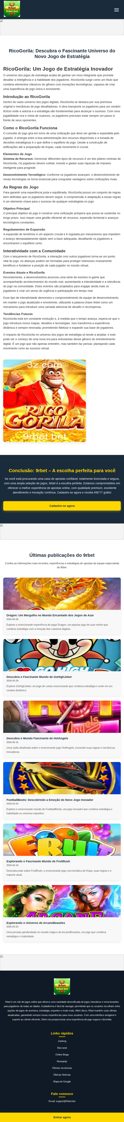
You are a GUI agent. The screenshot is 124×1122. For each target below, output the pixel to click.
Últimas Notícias (62, 1074)
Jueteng (62, 1041)
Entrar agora (62, 1117)
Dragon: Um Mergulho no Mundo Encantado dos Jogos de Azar (50, 615)
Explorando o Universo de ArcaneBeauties (35, 923)
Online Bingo (62, 1054)
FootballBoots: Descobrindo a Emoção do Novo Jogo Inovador (49, 800)
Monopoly (62, 1061)
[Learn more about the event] (62, 27)
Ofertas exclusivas (62, 1068)
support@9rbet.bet (65, 1101)
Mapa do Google (62, 1081)
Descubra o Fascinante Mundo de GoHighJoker (39, 677)
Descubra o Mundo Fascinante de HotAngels (37, 738)
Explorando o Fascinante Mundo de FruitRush (38, 861)
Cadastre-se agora (62, 505)
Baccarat (62, 1047)
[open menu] (116, 10)
